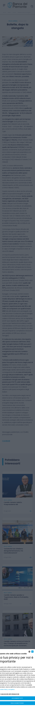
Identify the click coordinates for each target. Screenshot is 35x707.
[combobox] (29, 652)
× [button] (32, 651)
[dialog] (17, 678)
